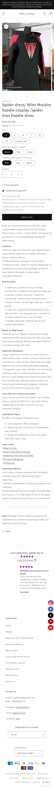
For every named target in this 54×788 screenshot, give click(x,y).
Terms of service (28, 778)
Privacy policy (14, 778)
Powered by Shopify (28, 774)
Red (19, 152)
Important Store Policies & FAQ (19, 638)
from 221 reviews (25, 560)
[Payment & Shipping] (13, 459)
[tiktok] (50, 615)
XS (6, 135)
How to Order (12, 650)
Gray (30, 152)
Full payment (12, 185)
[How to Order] (10, 448)
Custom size (21, 141)
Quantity (5, 169)
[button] (3, 14)
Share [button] (7, 531)
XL (40, 135)
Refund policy (43, 774)
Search (9, 625)
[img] (27, 556)
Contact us (10, 681)
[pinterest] (50, 621)
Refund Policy (12, 675)
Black (7, 152)
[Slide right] (33, 96)
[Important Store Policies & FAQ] (18, 455)
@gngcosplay (22, 707)
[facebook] (50, 609)
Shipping (5, 125)
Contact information (22, 782)
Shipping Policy (12, 669)
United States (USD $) (25, 753)
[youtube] (50, 627)
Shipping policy (42, 778)
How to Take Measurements (18, 656)
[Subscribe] (43, 734)
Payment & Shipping (14, 644)
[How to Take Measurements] (16, 451)
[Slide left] (21, 96)
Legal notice (37, 782)
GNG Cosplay (16, 774)
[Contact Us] (9, 463)
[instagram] (50, 603)
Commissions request (15, 663)
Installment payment (16, 190)
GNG (18, 718)
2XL (6, 141)
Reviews (9, 632)
